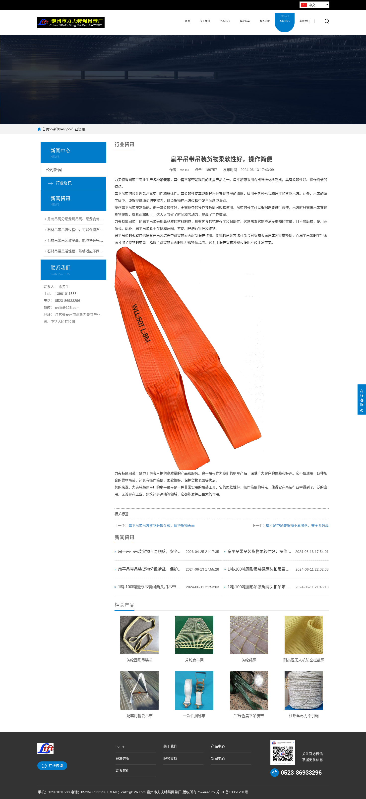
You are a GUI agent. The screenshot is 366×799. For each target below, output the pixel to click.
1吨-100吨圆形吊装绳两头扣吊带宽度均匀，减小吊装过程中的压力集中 (150, 587)
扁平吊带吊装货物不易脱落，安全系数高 (297, 526)
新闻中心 (285, 18)
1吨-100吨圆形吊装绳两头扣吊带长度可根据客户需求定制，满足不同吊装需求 (260, 569)
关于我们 (205, 21)
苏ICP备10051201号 (232, 792)
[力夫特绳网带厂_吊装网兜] (71, 22)
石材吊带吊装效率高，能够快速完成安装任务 (75, 240)
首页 (187, 21)
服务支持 (265, 21)
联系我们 (304, 21)
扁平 (236, 180)
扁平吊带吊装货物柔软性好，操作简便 (260, 551)
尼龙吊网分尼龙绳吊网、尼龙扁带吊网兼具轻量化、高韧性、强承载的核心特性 (75, 219)
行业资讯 (78, 129)
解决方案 (245, 21)
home (120, 746)
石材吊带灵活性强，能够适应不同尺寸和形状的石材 (75, 251)
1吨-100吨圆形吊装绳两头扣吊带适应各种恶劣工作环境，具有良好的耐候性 (260, 587)
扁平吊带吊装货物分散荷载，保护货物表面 (161, 526)
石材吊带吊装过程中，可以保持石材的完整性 (75, 230)
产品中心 (225, 21)
